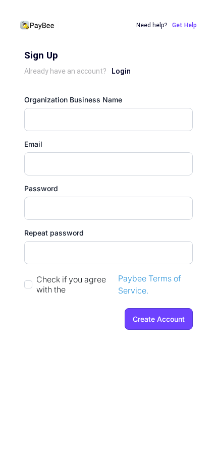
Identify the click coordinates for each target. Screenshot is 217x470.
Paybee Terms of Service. (149, 284)
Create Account (159, 319)
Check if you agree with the (71, 284)
